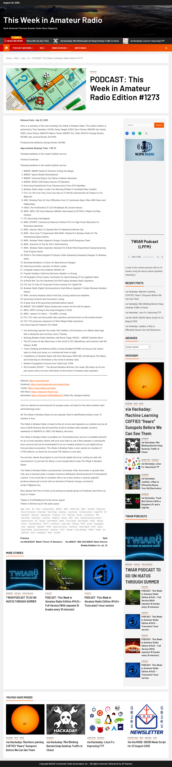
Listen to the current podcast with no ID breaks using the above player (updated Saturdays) (143, 271)
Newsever (114, 764)
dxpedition (25, 515)
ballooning (100, 509)
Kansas (42, 521)
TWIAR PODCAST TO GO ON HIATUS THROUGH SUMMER (143, 575)
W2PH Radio (80, 48)
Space (141, 403)
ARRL (83, 509)
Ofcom (24, 524)
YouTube (57, 533)
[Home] (6, 48)
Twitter (98, 530)
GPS (97, 515)
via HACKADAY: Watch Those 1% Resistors (41, 540)
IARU (71, 518)
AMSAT (59, 509)
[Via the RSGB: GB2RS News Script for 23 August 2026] (147, 719)
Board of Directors (28, 512)
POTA (83, 524)
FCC (63, 515)
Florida (79, 515)
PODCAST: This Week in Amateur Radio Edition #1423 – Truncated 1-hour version (151, 671)
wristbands (41, 533)
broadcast (42, 512)
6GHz (38, 509)
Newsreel (9, 593)
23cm (28, 509)
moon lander (71, 521)
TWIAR (91, 530)
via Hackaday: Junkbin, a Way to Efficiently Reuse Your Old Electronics (151, 483)
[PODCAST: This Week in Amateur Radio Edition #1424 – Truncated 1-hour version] (103, 575)
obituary (100, 521)
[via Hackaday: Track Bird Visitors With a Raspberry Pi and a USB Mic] (132, 501)
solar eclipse (84, 527)
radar (23, 527)
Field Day (71, 515)
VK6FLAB (24, 533)
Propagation (99, 524)
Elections (35, 515)
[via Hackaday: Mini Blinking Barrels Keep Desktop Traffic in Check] (132, 445)
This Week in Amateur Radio (52, 20)
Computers (145, 460)
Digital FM (98, 512)
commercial (72, 512)
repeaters (40, 527)
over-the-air (55, 524)
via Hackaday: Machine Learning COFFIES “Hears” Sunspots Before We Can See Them (143, 295)
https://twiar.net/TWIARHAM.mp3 (47, 395)
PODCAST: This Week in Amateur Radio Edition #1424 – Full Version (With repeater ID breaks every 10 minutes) (151, 598)
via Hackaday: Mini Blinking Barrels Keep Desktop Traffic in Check (67, 41)
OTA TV (46, 524)
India (77, 518)
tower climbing (80, 530)
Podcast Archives (22, 48)
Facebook (56, 515)
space (100, 527)
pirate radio (66, 524)
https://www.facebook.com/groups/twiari (50, 384)
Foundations (89, 515)
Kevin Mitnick (52, 521)
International (133, 738)
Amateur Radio (48, 509)
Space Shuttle (26, 530)
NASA (136, 403)
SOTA (93, 527)
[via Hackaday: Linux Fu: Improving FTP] (132, 463)
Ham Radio (25, 518)
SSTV (62, 530)
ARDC (66, 509)
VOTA (33, 533)
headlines (55, 518)
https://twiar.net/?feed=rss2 (44, 392)
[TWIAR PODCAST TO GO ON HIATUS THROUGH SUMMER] (24, 575)
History (64, 518)
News (92, 521)
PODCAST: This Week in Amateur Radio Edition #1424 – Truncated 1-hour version (103, 601)
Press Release (27, 593)
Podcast (93, 71)
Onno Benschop (35, 524)
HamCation (36, 518)
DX (105, 512)
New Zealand (83, 521)
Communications (85, 512)
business (62, 512)
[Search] (166, 48)
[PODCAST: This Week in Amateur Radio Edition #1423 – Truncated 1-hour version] (132, 670)
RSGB (48, 527)
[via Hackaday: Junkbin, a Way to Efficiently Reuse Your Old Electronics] (132, 482)
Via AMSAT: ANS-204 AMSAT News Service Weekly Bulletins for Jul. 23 (86, 542)
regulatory (31, 527)
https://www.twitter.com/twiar (42, 388)
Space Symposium (41, 530)
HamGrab (46, 518)
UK (104, 530)
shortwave (73, 527)
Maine (62, 521)
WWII (50, 533)
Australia (91, 509)
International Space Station (91, 518)
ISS (36, 521)
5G (33, 509)
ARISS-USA (74, 509)
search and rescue (60, 527)
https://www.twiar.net (39, 380)
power (89, 524)
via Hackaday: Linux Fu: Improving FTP (125, 41)
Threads (69, 530)
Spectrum (54, 530)
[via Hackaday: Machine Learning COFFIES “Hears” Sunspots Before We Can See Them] (144, 381)
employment (45, 515)
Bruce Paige (52, 512)
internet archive (27, 521)
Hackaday (128, 403)
